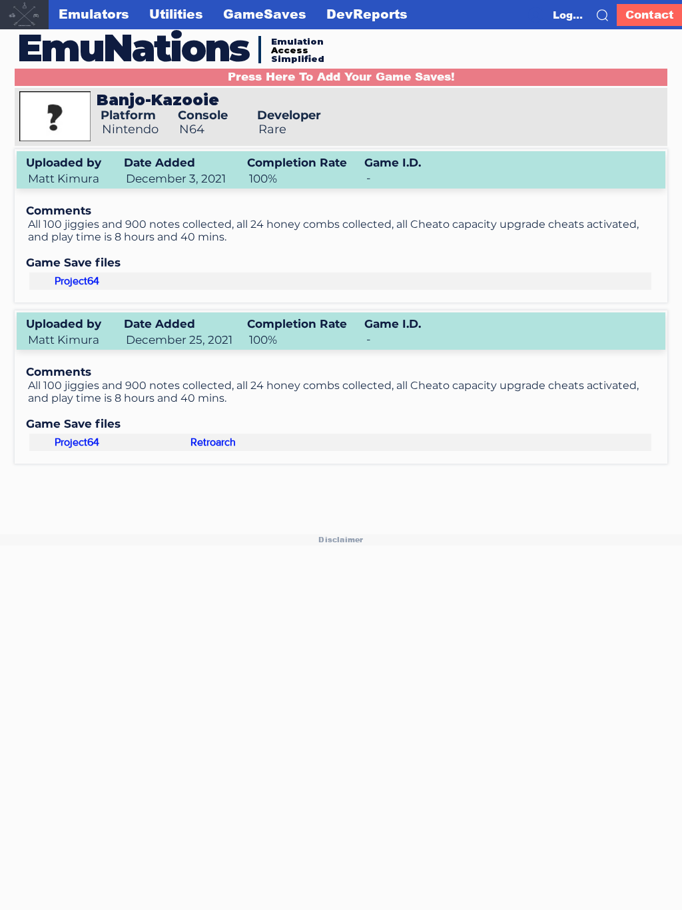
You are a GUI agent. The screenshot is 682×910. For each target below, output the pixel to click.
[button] (602, 15)
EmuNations (133, 48)
